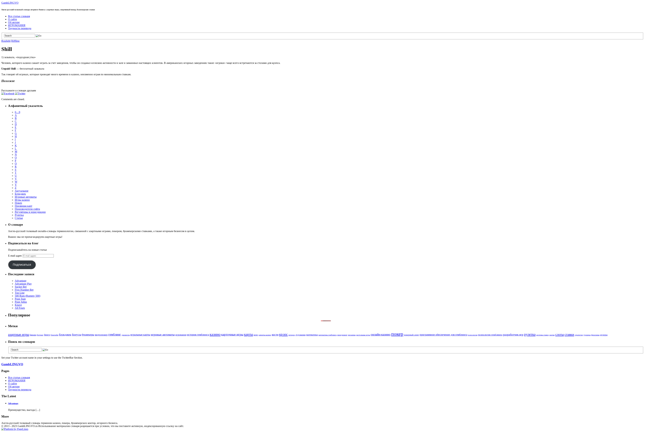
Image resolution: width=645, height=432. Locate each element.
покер (397, 334)
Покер (18, 202)
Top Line (20, 292)
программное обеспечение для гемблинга (443, 334)
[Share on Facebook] (7, 93)
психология (472, 335)
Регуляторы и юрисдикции (30, 212)
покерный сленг (411, 335)
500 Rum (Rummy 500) (27, 295)
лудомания (300, 335)
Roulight (6, 40)
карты (248, 334)
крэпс (283, 334)
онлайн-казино (381, 334)
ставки (569, 334)
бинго (47, 334)
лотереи (291, 335)
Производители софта (27, 209)
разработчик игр (513, 334)
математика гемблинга (327, 335)
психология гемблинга (490, 334)
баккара (33, 335)
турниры (587, 335)
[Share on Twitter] (20, 93)
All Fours (20, 307)
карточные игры (232, 334)
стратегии (579, 335)
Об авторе (14, 22)
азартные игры (18, 334)
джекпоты (126, 335)
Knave (18, 304)
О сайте (12, 19)
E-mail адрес (15, 255)
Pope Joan (20, 298)
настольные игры (363, 335)
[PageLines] (14, 429)
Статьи (19, 218)
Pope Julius (21, 301)
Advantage (20, 280)
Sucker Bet (21, 286)
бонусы (76, 334)
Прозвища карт (23, 205)
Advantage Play (23, 283)
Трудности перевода (19, 28)
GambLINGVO (9, 2)
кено (256, 335)
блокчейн (54, 335)
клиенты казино (265, 335)
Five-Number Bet (24, 289)
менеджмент (342, 335)
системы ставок (542, 335)
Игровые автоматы (26, 196)
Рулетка (19, 215)
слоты (559, 334)
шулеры (604, 335)
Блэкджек (20, 193)
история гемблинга (198, 334)
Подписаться (22, 264)
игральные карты (140, 334)
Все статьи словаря (19, 16)
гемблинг (114, 334)
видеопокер (101, 334)
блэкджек (65, 334)
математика (312, 334)
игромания (180, 335)
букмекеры (88, 334)
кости (275, 334)
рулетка (529, 334)
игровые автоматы (163, 334)
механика (352, 335)
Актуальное (21, 190)
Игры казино (22, 199)
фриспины (595, 335)
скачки (552, 335)
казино (215, 334)
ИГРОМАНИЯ (16, 25)
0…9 (17, 112)
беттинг (40, 335)
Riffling (15, 40)
